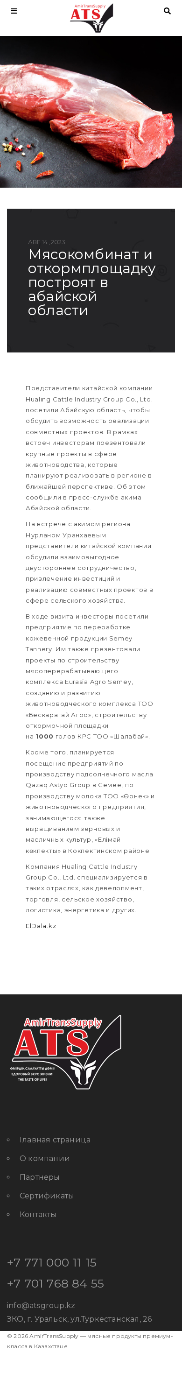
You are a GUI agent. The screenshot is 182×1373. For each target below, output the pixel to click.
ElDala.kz (41, 925)
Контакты (38, 1214)
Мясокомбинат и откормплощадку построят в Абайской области (92, 282)
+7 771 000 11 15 (52, 1262)
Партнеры (40, 1177)
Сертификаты (47, 1195)
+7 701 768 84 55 (55, 1283)
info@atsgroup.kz (41, 1305)
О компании (45, 1158)
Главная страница (55, 1139)
